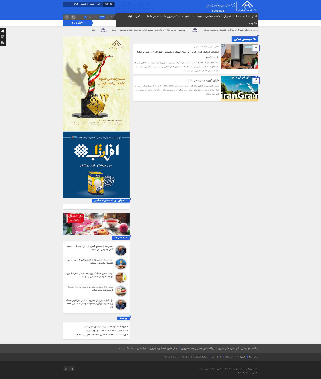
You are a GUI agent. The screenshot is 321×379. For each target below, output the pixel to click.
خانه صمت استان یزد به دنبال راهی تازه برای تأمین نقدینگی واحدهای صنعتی (255, 30)
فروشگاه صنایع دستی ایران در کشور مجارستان (105, 326)
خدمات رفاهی (212, 16)
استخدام (229, 357)
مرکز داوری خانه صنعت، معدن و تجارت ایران (106, 330)
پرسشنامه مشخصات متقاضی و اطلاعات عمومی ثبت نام (101, 334)
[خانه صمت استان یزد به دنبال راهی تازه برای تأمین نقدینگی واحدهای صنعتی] (96, 264)
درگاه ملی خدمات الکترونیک (132, 348)
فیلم (130, 16)
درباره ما (241, 357)
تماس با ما (152, 16)
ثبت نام (185, 357)
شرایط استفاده (200, 357)
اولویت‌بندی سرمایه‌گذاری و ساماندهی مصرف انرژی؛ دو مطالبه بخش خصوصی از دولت (167, 30)
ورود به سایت (171, 357)
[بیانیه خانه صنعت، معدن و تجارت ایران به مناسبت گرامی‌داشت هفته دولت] (96, 291)
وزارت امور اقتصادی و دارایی (163, 348)
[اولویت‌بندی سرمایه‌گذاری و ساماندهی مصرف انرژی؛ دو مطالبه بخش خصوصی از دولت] (96, 277)
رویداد (199, 16)
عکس (139, 16)
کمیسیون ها (170, 16)
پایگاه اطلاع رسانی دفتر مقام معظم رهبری (238, 348)
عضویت (186, 16)
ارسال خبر (216, 357)
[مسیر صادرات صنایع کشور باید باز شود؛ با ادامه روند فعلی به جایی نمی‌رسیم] (96, 250)
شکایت (253, 23)
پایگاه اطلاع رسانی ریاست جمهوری (197, 348)
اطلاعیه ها (241, 16)
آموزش (227, 16)
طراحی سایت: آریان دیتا (247, 372)
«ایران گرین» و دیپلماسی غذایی (202, 80)
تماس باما (253, 357)
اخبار (254, 16)
